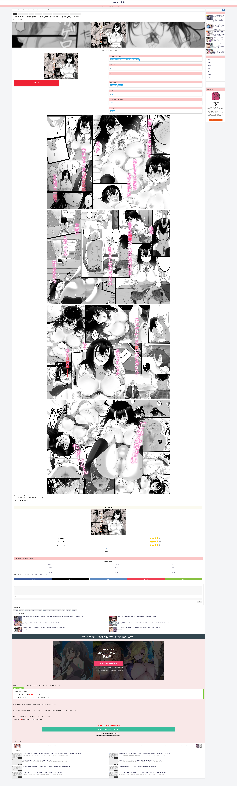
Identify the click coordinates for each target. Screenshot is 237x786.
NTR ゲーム (209, 62)
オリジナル (113, 94)
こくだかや (113, 68)
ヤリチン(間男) (114, 85)
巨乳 (112, 102)
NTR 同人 (15, 13)
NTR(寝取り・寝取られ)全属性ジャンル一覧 (38, 574)
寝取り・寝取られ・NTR (116, 59)
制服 (138, 59)
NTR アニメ (209, 59)
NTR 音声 (209, 77)
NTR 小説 (209, 71)
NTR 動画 (209, 65)
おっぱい (129, 59)
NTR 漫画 (209, 74)
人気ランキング (210, 85)
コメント (16, 585)
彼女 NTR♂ (113, 76)
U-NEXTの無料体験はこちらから (109, 729)
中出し (124, 59)
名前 (15, 596)
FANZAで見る (108, 548)
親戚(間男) (121, 85)
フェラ (134, 59)
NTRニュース (209, 80)
